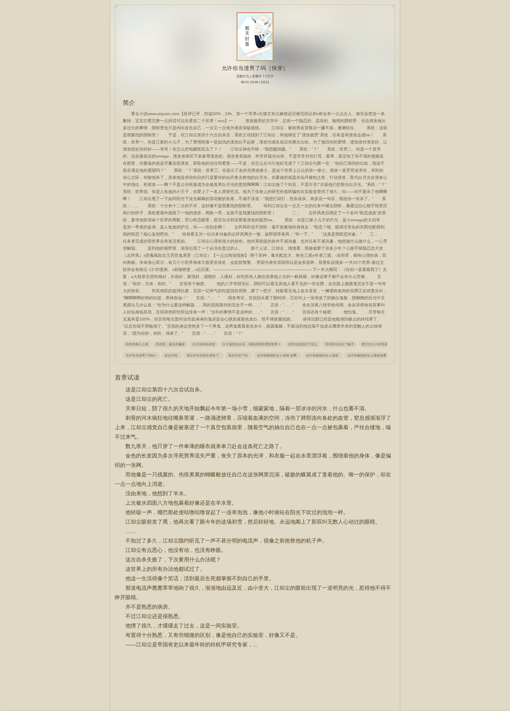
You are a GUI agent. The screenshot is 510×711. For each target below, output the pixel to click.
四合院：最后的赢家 (170, 344)
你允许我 (171, 355)
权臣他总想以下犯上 (303, 344)
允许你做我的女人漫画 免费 (277, 355)
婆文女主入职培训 (375, 344)
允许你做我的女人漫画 (323, 355)
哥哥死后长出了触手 (339, 344)
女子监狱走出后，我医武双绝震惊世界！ (252, 344)
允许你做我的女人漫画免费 (367, 355)
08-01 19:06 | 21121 (255, 82)
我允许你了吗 (238, 355)
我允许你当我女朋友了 (204, 355)
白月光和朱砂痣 (203, 344)
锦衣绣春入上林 (137, 344)
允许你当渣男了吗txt (141, 355)
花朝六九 (242, 76)
